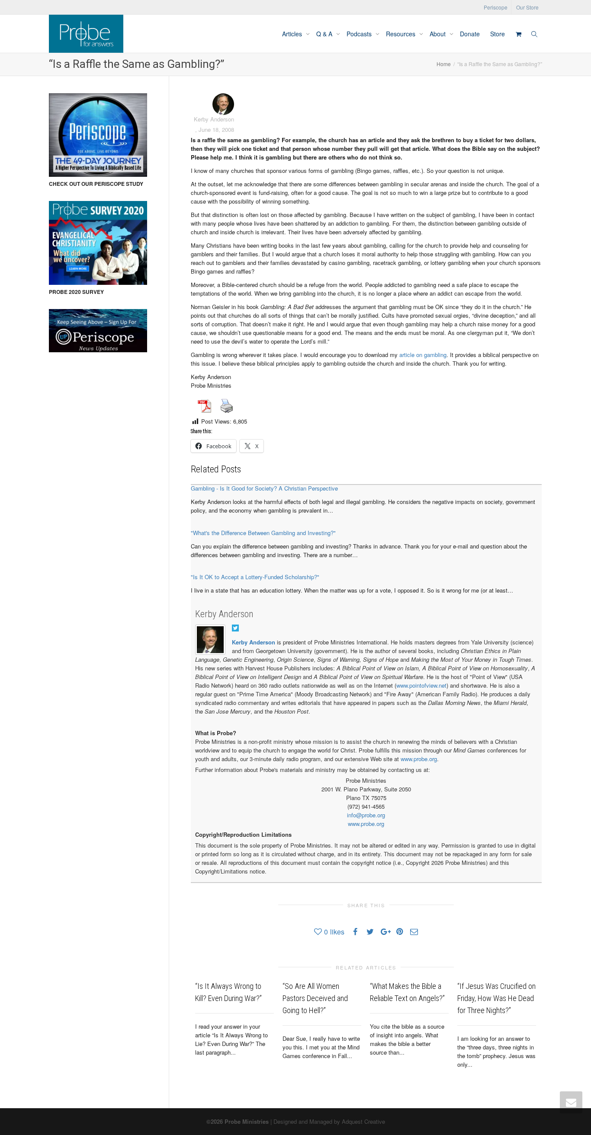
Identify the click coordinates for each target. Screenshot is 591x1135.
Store (497, 33)
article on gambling (422, 355)
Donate (470, 33)
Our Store (527, 7)
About (438, 33)
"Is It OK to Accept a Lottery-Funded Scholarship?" (255, 577)
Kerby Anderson (224, 614)
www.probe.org (419, 759)
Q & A (325, 33)
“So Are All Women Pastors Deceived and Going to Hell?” (315, 998)
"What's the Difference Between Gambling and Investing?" (263, 533)
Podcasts (360, 33)
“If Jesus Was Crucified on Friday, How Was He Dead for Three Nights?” (496, 998)
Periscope (495, 7)
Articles (293, 33)
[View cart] (518, 34)
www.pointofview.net (421, 685)
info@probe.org (366, 815)
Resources (401, 33)
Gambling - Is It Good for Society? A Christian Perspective (264, 488)
